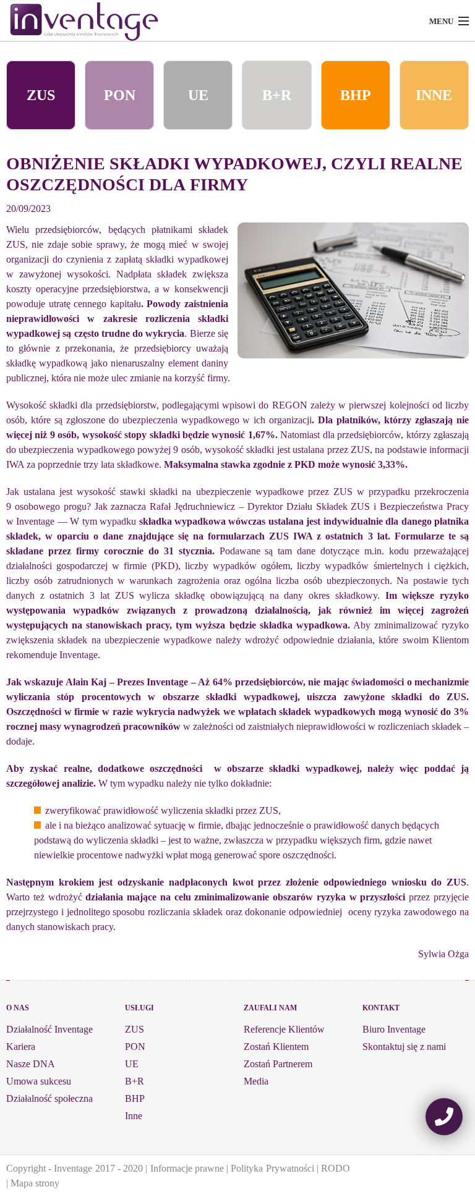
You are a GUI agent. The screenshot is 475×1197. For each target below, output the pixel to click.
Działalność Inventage (49, 1029)
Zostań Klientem (276, 1046)
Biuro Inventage (394, 1029)
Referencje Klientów (284, 1029)
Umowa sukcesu (38, 1081)
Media (256, 1081)
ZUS (41, 95)
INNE (434, 95)
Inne (133, 1115)
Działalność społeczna (49, 1098)
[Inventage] (109, 21)
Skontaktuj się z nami (404, 1046)
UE (198, 95)
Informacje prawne (187, 1168)
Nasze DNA (30, 1064)
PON (119, 95)
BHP (355, 95)
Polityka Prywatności (272, 1168)
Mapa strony (35, 1183)
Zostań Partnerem (278, 1064)
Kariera (20, 1046)
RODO (335, 1168)
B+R (276, 95)
